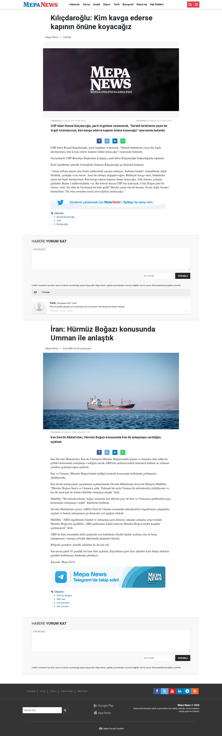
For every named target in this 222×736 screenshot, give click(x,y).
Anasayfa (31, 691)
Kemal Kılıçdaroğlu (66, 217)
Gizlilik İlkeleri (67, 691)
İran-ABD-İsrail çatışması (77, 348)
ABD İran (61, 599)
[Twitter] (107, 141)
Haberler (74, 4)
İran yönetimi (63, 602)
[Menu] (196, 5)
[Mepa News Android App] (103, 705)
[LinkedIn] (115, 141)
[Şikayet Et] (186, 310)
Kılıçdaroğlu (62, 224)
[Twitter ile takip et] (164, 691)
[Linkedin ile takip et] (179, 691)
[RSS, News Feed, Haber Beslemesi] (195, 691)
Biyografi (128, 4)
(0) (64, 311)
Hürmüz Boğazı (64, 595)
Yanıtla (55, 311)
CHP (59, 220)
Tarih (116, 4)
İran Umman (63, 606)
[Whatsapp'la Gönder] (122, 141)
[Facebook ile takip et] (157, 691)
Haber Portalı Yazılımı (113, 728)
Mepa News (51, 37)
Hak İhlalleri (157, 4)
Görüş (86, 4)
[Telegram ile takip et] (187, 691)
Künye (43, 691)
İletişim (53, 691)
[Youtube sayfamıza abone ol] (172, 691)
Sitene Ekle (82, 691)
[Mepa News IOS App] (103, 712)
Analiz (96, 4)
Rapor (106, 4)
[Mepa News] (40, 4)
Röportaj (142, 4)
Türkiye (67, 37)
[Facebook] (99, 141)
